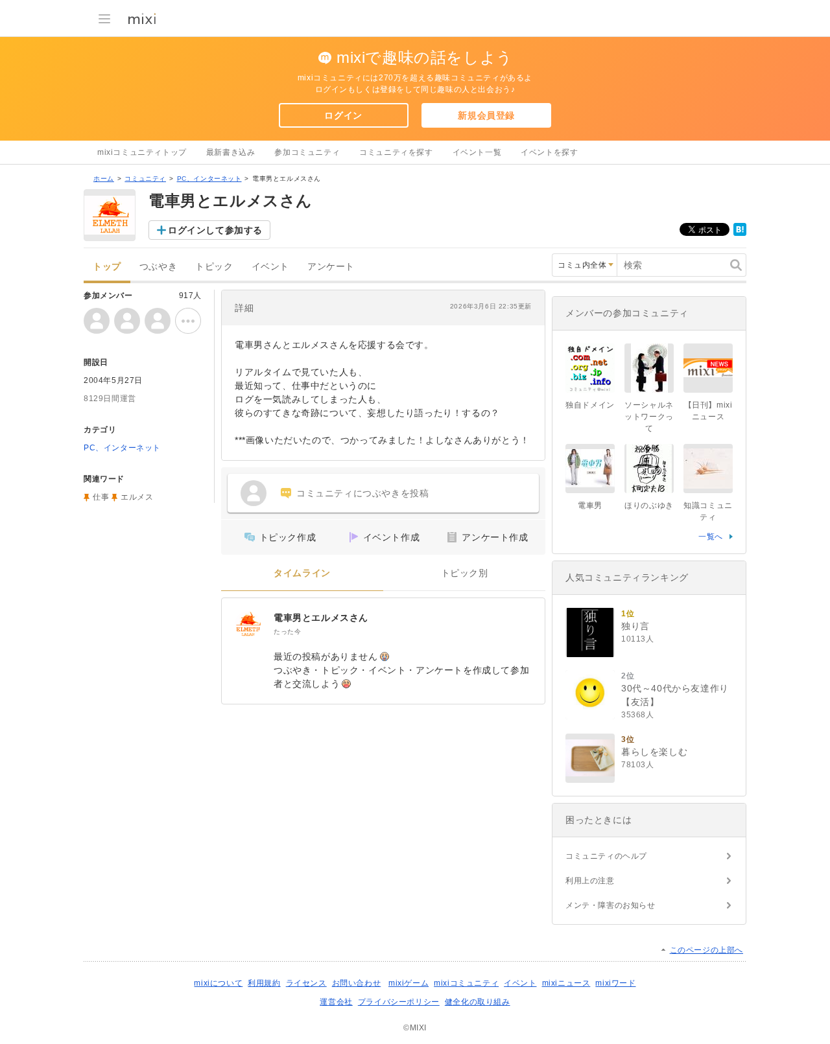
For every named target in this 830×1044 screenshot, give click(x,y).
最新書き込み (230, 152)
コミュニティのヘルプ (606, 856)
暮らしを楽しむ (654, 752)
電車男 (590, 505)
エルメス (137, 497)
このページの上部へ (706, 950)
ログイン (343, 115)
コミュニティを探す (396, 152)
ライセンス (306, 983)
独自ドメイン (590, 405)
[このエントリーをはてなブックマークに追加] (739, 233)
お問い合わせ (356, 983)
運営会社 (336, 1001)
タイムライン (302, 573)
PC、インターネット (209, 178)
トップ (107, 267)
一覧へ (710, 536)
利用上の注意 (590, 880)
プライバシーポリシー (399, 1001)
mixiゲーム (408, 983)
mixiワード (615, 983)
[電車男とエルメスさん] (248, 624)
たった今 (287, 631)
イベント (270, 267)
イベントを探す (549, 152)
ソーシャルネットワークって (649, 416)
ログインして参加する (215, 230)
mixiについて (218, 983)
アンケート (331, 267)
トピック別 (464, 573)
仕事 (101, 497)
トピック (214, 267)
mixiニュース (566, 983)
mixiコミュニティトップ (142, 152)
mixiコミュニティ (466, 983)
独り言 (635, 626)
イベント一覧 (477, 152)
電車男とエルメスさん (321, 617)
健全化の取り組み (477, 1001)
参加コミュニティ (307, 152)
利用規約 (264, 983)
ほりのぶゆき (649, 505)
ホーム (103, 178)
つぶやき (158, 267)
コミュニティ (145, 178)
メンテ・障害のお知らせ (610, 905)
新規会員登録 (486, 115)
